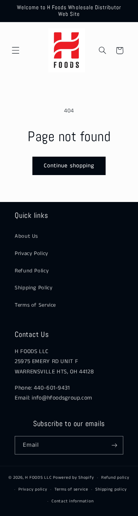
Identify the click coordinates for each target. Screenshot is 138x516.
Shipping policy (111, 489)
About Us (26, 236)
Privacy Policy (31, 253)
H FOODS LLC (38, 478)
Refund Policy (32, 271)
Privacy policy (32, 489)
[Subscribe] (114, 445)
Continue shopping (69, 166)
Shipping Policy (33, 288)
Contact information (72, 501)
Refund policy (115, 478)
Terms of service (71, 489)
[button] (15, 50)
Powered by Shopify (73, 478)
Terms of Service (35, 305)
